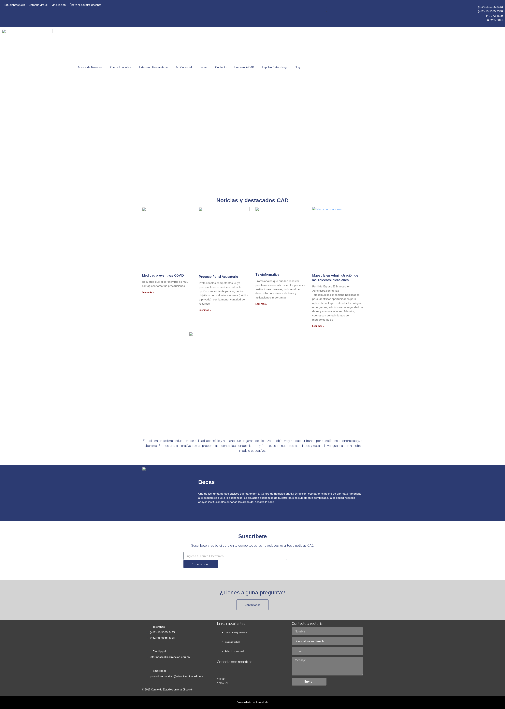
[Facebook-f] (458, 34)
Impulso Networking (274, 67)
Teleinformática (267, 274)
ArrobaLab (261, 702)
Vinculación (58, 5)
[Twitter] (471, 34)
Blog (297, 67)
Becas (203, 67)
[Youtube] (485, 34)
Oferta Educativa (120, 67)
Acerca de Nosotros (90, 67)
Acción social (184, 67)
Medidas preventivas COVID (163, 275)
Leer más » (148, 292)
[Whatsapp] (485, 348)
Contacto (220, 67)
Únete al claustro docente (85, 5)
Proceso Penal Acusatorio (218, 277)
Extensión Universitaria (153, 67)
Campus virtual (38, 5)
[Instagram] (498, 34)
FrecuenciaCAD (244, 67)
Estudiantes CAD (14, 5)
